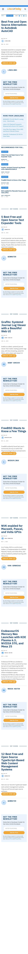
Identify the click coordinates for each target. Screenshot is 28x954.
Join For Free (14, 98)
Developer (10, 15)
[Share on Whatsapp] (26, 16)
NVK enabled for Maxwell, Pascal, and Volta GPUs (13, 192)
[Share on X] (21, 16)
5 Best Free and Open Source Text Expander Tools (12, 156)
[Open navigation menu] (3, 9)
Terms (11, 104)
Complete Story (7, 63)
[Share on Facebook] (19, 16)
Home (2, 15)
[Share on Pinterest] (23, 16)
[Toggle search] (25, 9)
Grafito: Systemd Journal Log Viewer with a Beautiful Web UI (13, 168)
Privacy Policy (18, 104)
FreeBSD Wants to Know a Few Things (13, 180)
